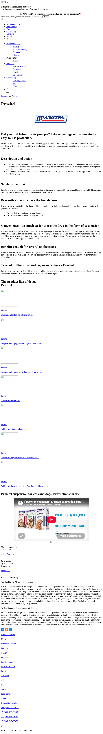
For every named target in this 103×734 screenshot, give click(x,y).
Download (5, 570)
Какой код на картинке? (68, 14)
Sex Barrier (18, 75)
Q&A (15, 86)
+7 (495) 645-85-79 (9, 721)
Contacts (10, 34)
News (15, 61)
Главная (4, 96)
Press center (11, 26)
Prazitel (16, 72)
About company (13, 24)
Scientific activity (20, 49)
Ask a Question (19, 80)
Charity (16, 55)
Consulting (11, 31)
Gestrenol (17, 69)
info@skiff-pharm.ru (10, 707)
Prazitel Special (19, 66)
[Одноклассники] (6, 629)
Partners (16, 52)
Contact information (9, 703)
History (16, 46)
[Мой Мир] (10, 629)
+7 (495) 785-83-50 (9, 712)
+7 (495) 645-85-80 (9, 716)
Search (9, 36)
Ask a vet (5, 680)
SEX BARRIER (8, 666)
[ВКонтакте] (2, 629)
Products (10, 29)
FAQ (15, 83)
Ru (7, 39)
